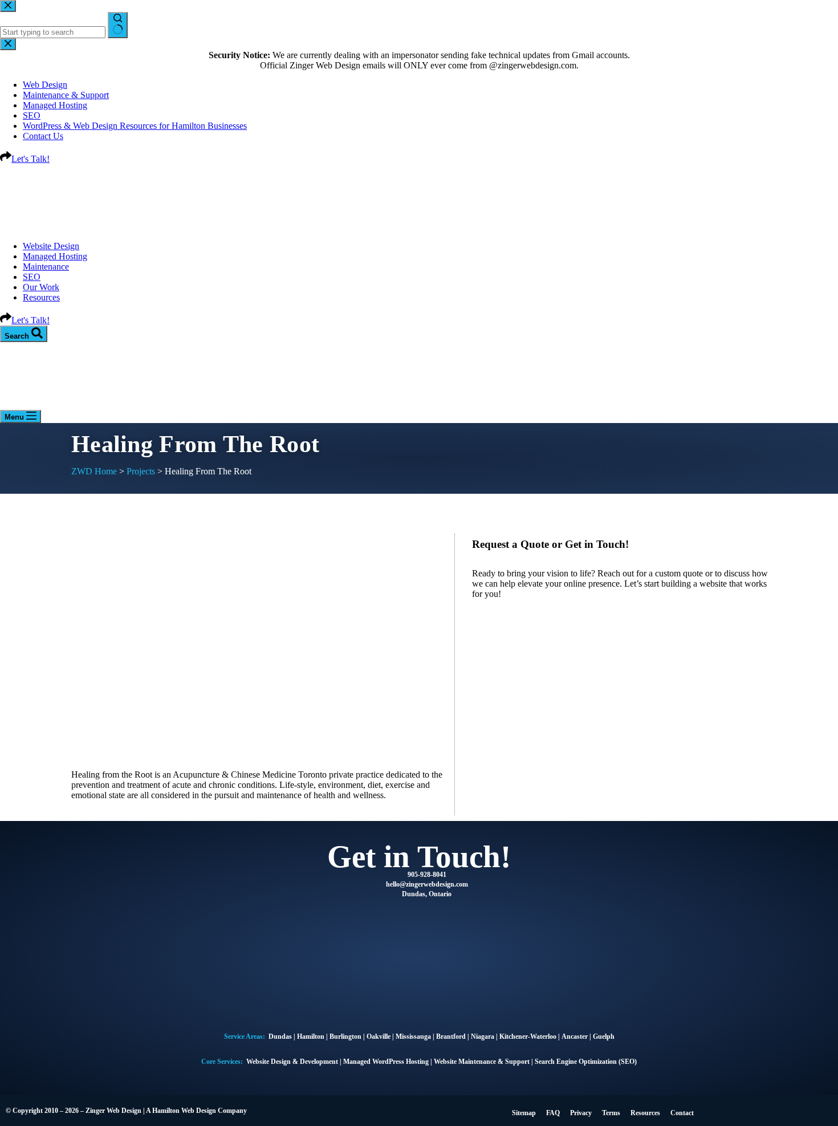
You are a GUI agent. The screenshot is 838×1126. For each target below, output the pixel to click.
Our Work (41, 287)
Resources (41, 297)
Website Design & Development (292, 1062)
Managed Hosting (55, 256)
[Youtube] (806, 1109)
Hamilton (311, 1036)
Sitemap (524, 1113)
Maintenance (46, 266)
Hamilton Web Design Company (199, 1111)
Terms (611, 1113)
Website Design (51, 246)
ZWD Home (94, 471)
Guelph (604, 1036)
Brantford (451, 1036)
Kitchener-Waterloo (527, 1036)
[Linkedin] (765, 1109)
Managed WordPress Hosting (386, 1062)
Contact (682, 1113)
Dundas (280, 1036)
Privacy (581, 1113)
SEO (31, 277)
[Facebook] (725, 1109)
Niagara (482, 1036)
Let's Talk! (30, 320)
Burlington (345, 1036)
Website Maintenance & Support (482, 1062)
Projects (141, 471)
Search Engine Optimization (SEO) (586, 1062)
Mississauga (413, 1036)
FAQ (553, 1113)
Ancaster (575, 1036)
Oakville (378, 1036)
